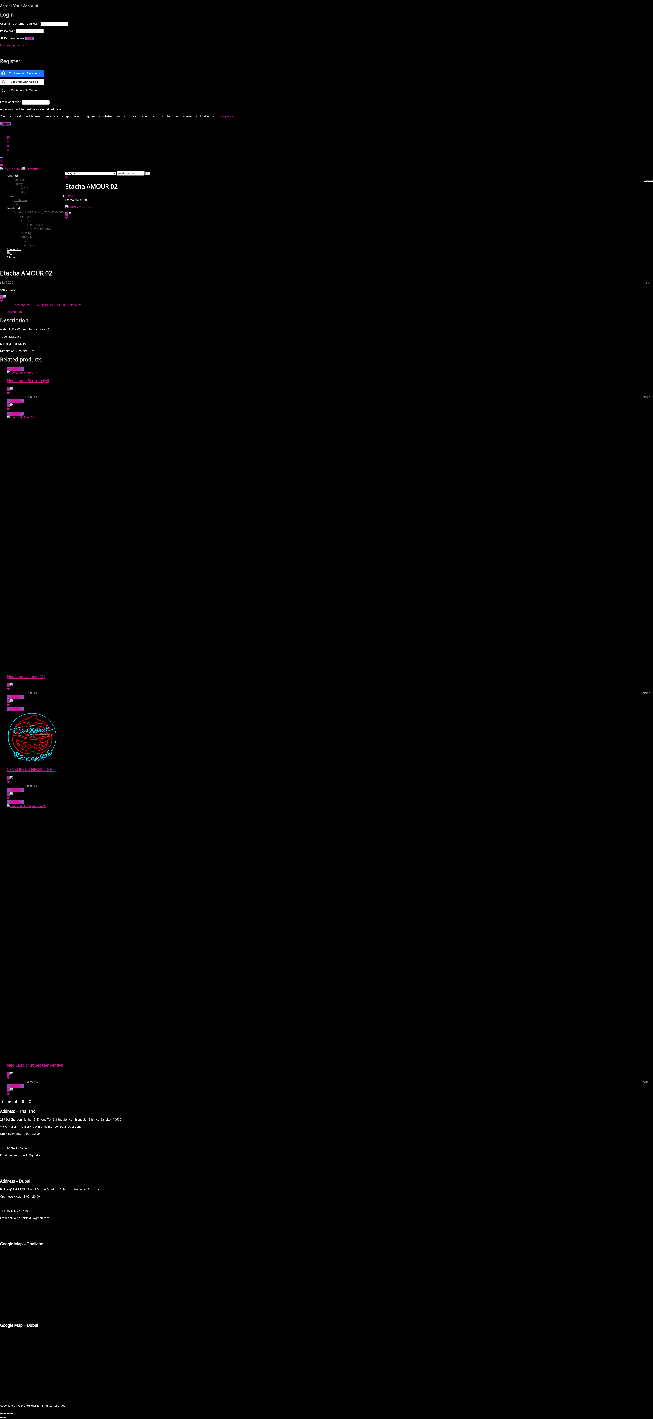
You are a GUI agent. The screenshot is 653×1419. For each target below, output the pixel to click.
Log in (29, 38)
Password (7, 31)
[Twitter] (9, 1101)
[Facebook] (2, 1101)
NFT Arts (26, 221)
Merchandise (15, 209)
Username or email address (20, 24)
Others (24, 241)
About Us (13, 176)
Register (5, 124)
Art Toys (25, 217)
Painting (25, 233)
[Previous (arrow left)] (1, 1417)
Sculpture (26, 237)
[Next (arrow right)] (4, 1417)
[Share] (8, 1413)
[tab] (330, 312)
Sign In (648, 180)
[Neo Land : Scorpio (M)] (22, 373)
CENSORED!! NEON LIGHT (31, 770)
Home (69, 196)
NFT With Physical (39, 229)
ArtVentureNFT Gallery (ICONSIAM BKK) (39, 213)
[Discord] (30, 1101)
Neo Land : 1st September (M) (35, 1065)
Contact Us (14, 249)
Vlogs (23, 192)
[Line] (23, 1101)
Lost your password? (14, 45)
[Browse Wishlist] (66, 218)
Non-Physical (35, 225)
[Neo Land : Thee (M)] (262, 418)
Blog (16, 204)
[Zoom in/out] (1, 1413)
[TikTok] (16, 1101)
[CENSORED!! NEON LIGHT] (32, 761)
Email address (10, 102)
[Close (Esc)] (11, 1413)
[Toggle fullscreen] (4, 1413)
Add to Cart (17, 369)
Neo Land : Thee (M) (26, 677)
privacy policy (224, 116)
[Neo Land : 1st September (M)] (262, 806)
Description (14, 312)
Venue (24, 188)
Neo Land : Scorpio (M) (28, 381)
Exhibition (20, 200)
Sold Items (27, 245)
